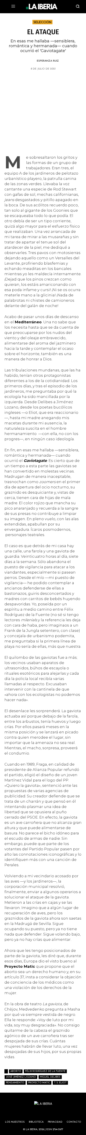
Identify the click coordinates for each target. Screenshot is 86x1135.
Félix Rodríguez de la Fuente (45, 1071)
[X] (17, 80)
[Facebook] (37, 80)
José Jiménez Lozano (21, 1077)
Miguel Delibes (50, 1077)
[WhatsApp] (27, 80)
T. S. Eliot (60, 1083)
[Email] (58, 80)
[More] (68, 80)
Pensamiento (15, 1083)
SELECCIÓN (42, 22)
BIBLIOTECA (36, 1122)
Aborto (15, 1071)
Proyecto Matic (39, 1083)
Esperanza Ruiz (48, 61)
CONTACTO (74, 1122)
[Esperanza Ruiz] (32, 60)
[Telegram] (47, 80)
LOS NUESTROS (15, 1122)
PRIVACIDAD (55, 1122)
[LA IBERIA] (41, 6)
